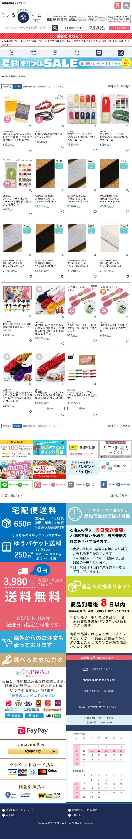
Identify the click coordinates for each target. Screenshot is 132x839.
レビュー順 (58, 86)
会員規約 (10, 815)
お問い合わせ (78, 815)
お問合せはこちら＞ (102, 669)
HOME (5, 76)
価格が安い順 (29, 86)
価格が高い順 (44, 86)
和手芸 (14, 76)
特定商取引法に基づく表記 (84, 810)
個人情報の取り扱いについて (19, 810)
